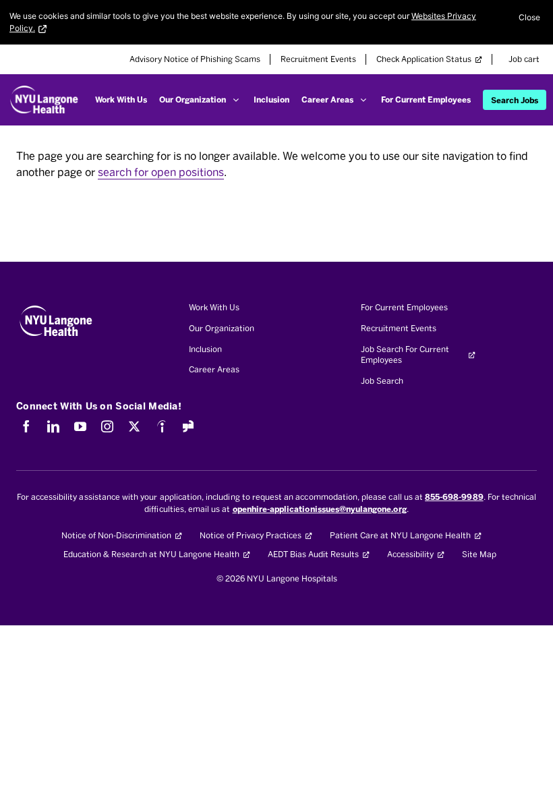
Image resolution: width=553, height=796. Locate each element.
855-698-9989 (454, 497)
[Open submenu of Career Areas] (363, 99)
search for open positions (161, 172)
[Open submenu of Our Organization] (235, 99)
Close (529, 17)
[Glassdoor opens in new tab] (188, 426)
